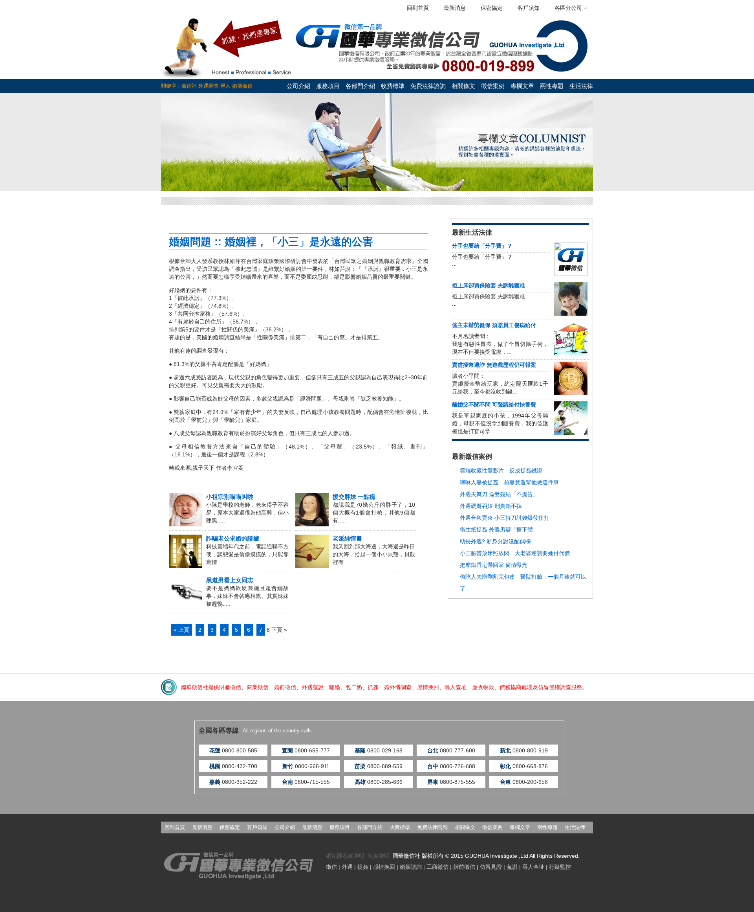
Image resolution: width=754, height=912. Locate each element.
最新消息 (455, 8)
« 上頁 (181, 630)
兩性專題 (552, 86)
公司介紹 (298, 86)
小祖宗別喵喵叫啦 (229, 496)
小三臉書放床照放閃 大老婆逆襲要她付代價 (515, 553)
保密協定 (492, 8)
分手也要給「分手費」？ (482, 246)
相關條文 (463, 86)
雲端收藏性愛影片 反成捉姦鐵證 (501, 470)
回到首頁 (418, 8)
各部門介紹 (360, 86)
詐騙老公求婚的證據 (232, 538)
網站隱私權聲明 (345, 856)
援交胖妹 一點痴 (354, 496)
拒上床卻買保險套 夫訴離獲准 (488, 285)
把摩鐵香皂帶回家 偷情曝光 (493, 565)
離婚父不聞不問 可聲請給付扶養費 (494, 404)
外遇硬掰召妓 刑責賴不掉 (491, 506)
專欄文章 (522, 86)
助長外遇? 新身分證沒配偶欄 (495, 541)
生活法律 (581, 86)
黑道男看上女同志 (229, 580)
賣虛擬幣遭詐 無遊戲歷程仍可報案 (494, 365)
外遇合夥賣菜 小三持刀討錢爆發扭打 (504, 518)
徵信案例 (493, 86)
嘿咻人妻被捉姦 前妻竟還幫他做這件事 (509, 482)
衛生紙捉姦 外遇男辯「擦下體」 (499, 529)
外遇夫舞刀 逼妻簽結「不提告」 (499, 494)
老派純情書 (347, 538)
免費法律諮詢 (428, 86)
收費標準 (392, 86)
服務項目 (328, 86)
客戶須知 (529, 8)
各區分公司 (568, 8)
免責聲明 (379, 856)
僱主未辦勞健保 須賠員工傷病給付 (494, 325)
